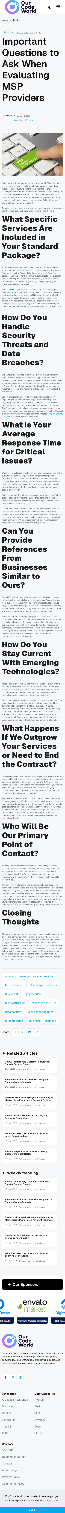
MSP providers (16, 289)
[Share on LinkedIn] (29, 1032)
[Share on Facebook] (15, 1032)
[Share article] (37, 1032)
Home (5, 20)
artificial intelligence (46, 711)
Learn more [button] (52, 1500)
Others (6, 32)
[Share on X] (22, 1032)
